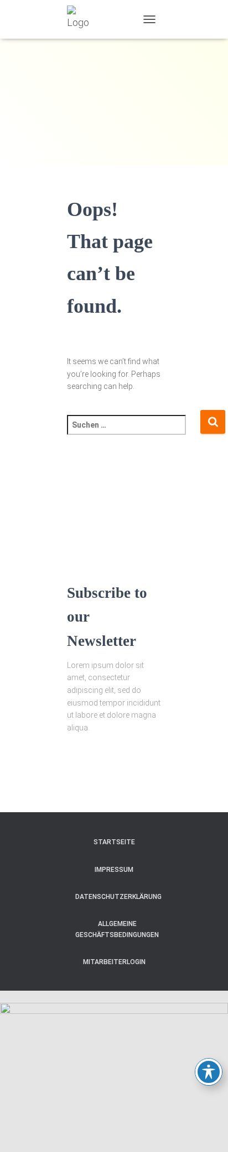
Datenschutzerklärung (118, 897)
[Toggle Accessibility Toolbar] (208, 1072)
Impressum (114, 870)
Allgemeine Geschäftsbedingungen (117, 929)
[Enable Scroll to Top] (206, 1130)
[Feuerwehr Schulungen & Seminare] (85, 19)
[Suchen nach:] (133, 432)
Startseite (114, 842)
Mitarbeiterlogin (114, 962)
